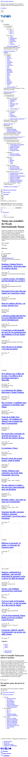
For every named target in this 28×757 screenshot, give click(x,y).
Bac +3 (12, 32)
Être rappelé (6, 212)
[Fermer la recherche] (2, 199)
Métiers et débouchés (12, 721)
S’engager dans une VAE (13, 725)
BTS (11, 158)
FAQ (8, 728)
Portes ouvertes (6, 192)
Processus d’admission (12, 719)
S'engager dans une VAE (16, 169)
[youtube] (10, 749)
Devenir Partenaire (14, 166)
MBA (11, 161)
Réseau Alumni (14, 148)
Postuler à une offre (15, 178)
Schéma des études (14, 150)
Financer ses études (14, 153)
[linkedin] (6, 749)
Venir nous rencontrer (8, 694)
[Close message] (2, 11)
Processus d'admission (15, 155)
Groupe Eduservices (15, 146)
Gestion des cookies (9, 744)
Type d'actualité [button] (7, 253)
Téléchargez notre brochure (9, 190)
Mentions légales (8, 741)
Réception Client (14, 103)
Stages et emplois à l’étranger (14, 132)
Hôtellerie (12, 39)
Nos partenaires (10, 701)
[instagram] (4, 749)
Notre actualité (10, 702)
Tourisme (12, 44)
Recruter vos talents (15, 168)
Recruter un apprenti (12, 724)
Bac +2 (12, 30)
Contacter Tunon (14, 174)
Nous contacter (10, 726)
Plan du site (6, 742)
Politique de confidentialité (10, 745)
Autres (11, 163)
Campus (6, 52)
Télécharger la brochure (16, 181)
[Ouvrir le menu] (2, 21)
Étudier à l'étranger (11, 129)
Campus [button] (5, 255)
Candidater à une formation (16, 173)
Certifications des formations (17, 144)
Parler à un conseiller (15, 177)
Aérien (11, 37)
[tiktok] (8, 749)
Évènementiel (13, 38)
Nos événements (11, 704)
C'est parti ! (18, 207)
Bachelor (12, 160)
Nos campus (10, 700)
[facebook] (2, 749)
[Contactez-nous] (1, 210)
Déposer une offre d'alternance (17, 176)
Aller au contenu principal (7, 1)
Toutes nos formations (12, 715)
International (13, 41)
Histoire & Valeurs (14, 147)
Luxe (11, 42)
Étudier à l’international (12, 705)
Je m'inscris (3, 8)
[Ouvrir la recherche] (2, 196)
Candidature (6, 194)
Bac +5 (12, 33)
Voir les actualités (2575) (8, 258)
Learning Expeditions (12, 130)
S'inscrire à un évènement (16, 180)
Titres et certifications (12, 722)
